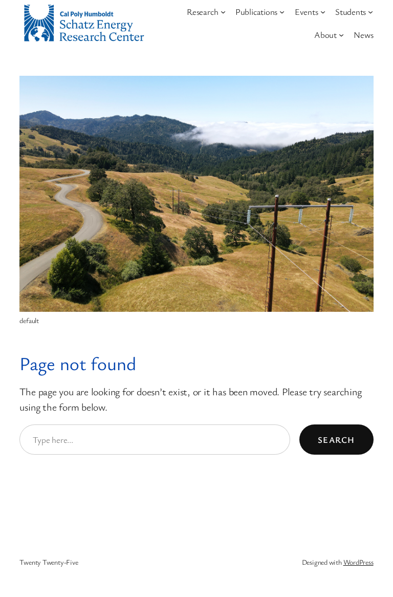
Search (336, 439)
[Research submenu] (223, 11)
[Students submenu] (370, 11)
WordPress (358, 562)
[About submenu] (341, 34)
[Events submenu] (322, 11)
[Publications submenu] (282, 11)
